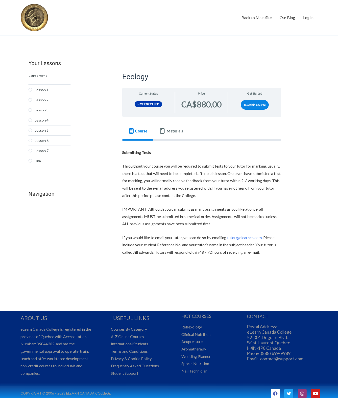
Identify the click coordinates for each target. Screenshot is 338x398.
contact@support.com (281, 358)
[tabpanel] (201, 205)
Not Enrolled (148, 104)
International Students (129, 343)
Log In (308, 17)
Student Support (124, 373)
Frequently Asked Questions (135, 365)
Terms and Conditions (129, 351)
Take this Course (255, 105)
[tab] (138, 131)
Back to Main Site (256, 17)
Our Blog (287, 17)
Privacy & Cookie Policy (131, 358)
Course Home (37, 75)
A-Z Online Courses (127, 336)
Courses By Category (129, 329)
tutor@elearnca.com (244, 237)
